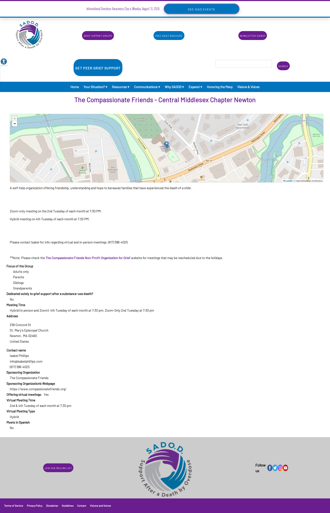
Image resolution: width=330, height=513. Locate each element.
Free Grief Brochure (169, 35)
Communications (147, 86)
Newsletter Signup (252, 35)
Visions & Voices (248, 87)
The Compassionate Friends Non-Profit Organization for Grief (88, 258)
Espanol (195, 86)
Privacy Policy (34, 505)
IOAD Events (205, 8)
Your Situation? (95, 86)
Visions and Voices (100, 505)
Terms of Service (13, 505)
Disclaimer (52, 505)
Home (74, 87)
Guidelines (68, 505)
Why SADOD (174, 86)
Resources (120, 86)
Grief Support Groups (98, 35)
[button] (166, 144)
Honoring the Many (220, 87)
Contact (81, 505)
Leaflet (289, 180)
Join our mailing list (58, 468)
